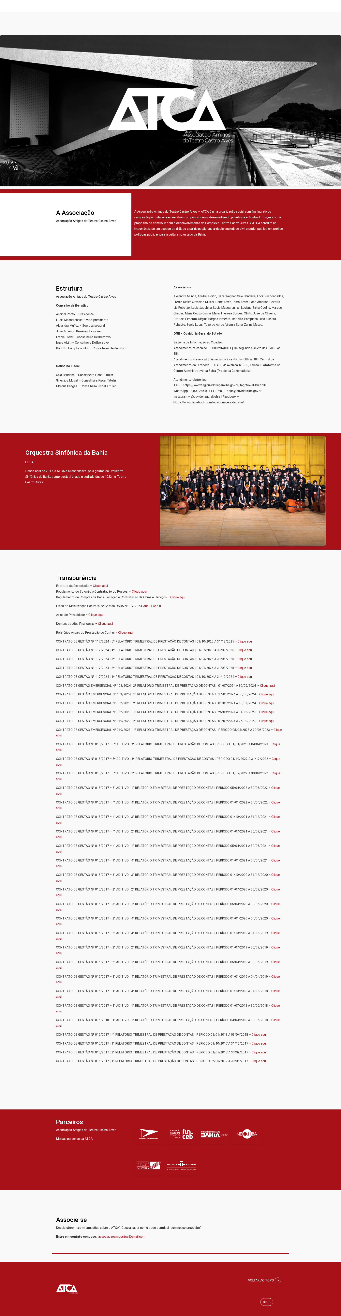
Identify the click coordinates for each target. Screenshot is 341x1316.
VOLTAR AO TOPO (261, 1280)
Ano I (146, 606)
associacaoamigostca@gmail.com (121, 1236)
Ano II (157, 606)
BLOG (267, 1302)
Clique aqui (100, 586)
